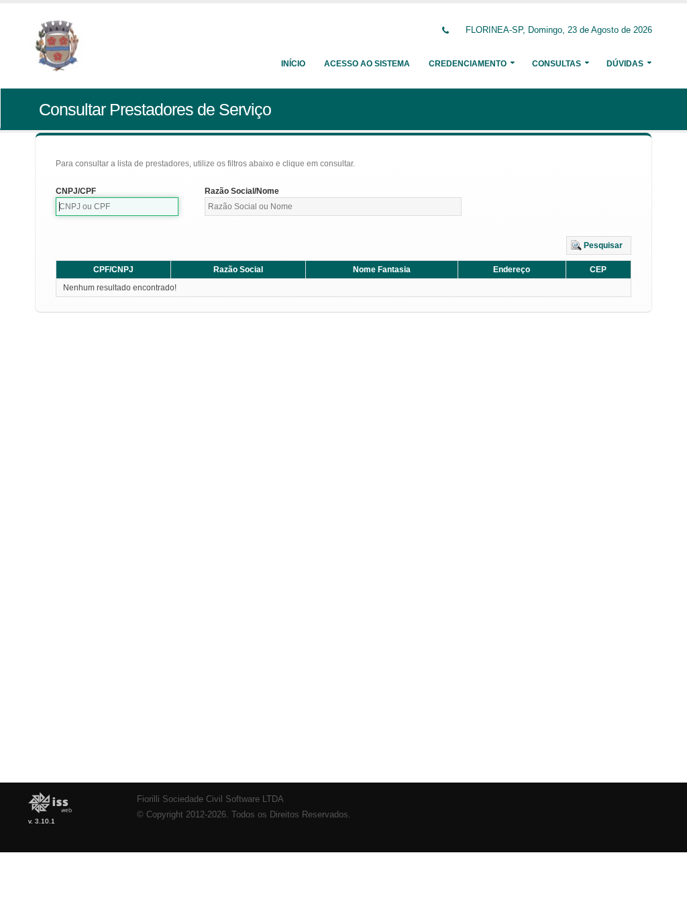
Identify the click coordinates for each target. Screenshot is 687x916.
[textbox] (117, 206)
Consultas (556, 63)
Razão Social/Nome (242, 191)
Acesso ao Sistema (367, 63)
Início (293, 63)
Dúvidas (624, 63)
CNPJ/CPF (76, 191)
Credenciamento (468, 63)
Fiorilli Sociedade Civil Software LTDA (210, 799)
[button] (598, 245)
